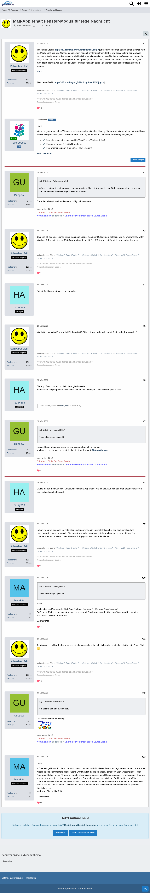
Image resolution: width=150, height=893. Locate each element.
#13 (143, 757)
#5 (144, 326)
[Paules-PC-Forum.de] (8, 3)
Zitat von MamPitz (52, 701)
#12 (143, 693)
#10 (143, 578)
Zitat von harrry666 (53, 430)
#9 (144, 524)
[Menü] (146, 4)
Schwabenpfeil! (24, 25)
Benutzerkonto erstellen (83, 832)
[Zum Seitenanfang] (145, 889)
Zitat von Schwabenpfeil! (56, 181)
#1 (144, 43)
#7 (144, 421)
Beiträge (10, 83)
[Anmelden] (139, 3)
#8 (144, 482)
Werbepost (19, 142)
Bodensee (57, 215)
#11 (143, 639)
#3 (144, 231)
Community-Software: (75, 888)
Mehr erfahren (44, 153)
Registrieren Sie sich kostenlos (80, 825)
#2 (144, 172)
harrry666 (64, 406)
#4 (144, 285)
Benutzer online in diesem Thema (21, 855)
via (38, 71)
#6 (144, 380)
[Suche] (131, 4)
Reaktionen (11, 80)
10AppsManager (100, 450)
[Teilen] (146, 33)
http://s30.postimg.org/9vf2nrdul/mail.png (75, 49)
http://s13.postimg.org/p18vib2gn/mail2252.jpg (78, 82)
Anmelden (60, 832)
